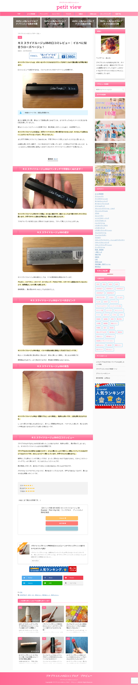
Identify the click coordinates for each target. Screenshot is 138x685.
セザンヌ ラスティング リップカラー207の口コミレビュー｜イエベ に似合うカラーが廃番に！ (28, 626)
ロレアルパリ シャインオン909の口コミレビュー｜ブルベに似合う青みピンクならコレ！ (76, 626)
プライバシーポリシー (103, 373)
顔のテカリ (99, 349)
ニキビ (114, 315)
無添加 (120, 332)
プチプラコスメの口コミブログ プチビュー (69, 675)
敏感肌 (106, 323)
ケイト (98, 315)
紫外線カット (46, 595)
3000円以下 (110, 293)
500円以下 (99, 288)
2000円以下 (23, 595)
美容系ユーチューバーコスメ (104, 341)
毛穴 (105, 328)
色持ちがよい (55, 595)
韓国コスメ (118, 345)
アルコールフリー (101, 306)
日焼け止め (93, 14)
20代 (97, 284)
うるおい (111, 297)
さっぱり (120, 297)
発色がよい (38, 595)
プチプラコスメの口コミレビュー (69, 679)
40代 (110, 284)
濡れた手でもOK (101, 332)
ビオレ (121, 315)
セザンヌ (106, 315)
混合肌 (112, 328)
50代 (116, 284)
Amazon (61, 518)
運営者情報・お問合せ (103, 378)
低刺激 (106, 319)
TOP (18, 14)
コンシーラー (56, 14)
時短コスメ (114, 323)
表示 (55, 159)
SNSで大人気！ (101, 297)
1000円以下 (109, 288)
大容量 (98, 323)
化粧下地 (118, 14)
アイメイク (114, 301)
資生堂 (110, 345)
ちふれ (98, 301)
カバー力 (109, 310)
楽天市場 (61, 523)
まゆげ (106, 301)
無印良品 (112, 332)
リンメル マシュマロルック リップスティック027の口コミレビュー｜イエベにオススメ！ (52, 657)
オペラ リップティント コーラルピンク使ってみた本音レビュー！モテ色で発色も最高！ (28, 657)
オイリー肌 (99, 310)
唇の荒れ (119, 319)
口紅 (21, 592)
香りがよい (109, 349)
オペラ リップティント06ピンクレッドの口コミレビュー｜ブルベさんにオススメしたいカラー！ (76, 657)
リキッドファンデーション (105, 14)
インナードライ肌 (115, 306)
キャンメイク (119, 310)
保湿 (112, 319)
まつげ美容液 (31, 14)
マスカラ (68, 14)
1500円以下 (119, 288)
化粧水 (81, 14)
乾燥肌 (98, 319)
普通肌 (98, 328)
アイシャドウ (44, 14)
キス (33, 595)
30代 (29, 595)
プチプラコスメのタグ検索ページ (106, 369)
